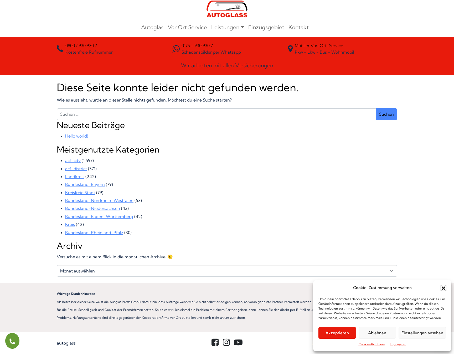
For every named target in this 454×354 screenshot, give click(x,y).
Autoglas (152, 27)
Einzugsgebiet (266, 27)
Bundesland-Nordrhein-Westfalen (99, 200)
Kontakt (298, 27)
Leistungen (225, 27)
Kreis (70, 224)
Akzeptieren (337, 332)
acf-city (73, 160)
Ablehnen (377, 332)
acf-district (76, 168)
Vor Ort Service (187, 27)
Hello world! (76, 136)
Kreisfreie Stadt (80, 192)
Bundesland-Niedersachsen (92, 208)
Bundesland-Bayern (85, 184)
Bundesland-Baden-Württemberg (99, 216)
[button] (443, 287)
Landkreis (74, 176)
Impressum (398, 344)
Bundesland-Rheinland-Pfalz (94, 232)
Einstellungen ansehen (422, 332)
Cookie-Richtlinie (372, 344)
